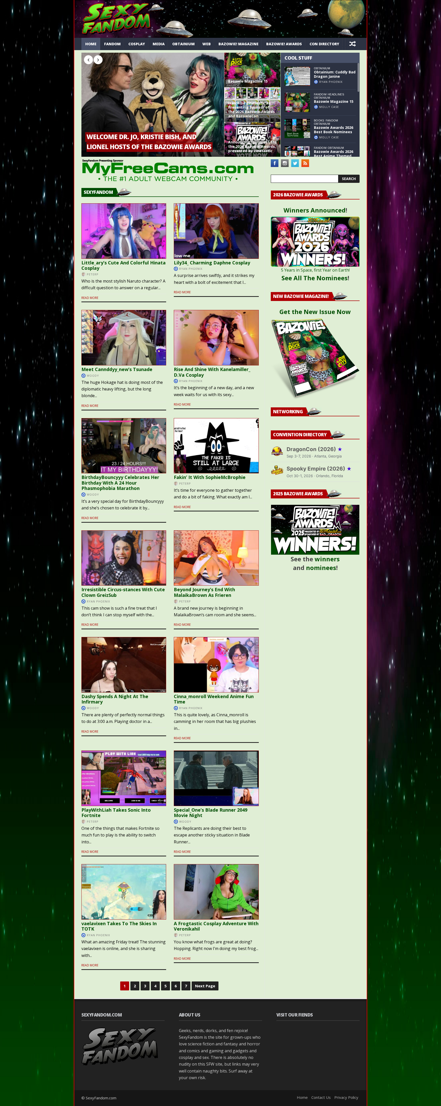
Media (159, 43)
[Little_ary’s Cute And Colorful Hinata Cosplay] (123, 231)
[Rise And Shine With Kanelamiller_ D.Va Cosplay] (216, 337)
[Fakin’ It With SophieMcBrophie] (216, 446)
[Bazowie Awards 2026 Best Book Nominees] (297, 128)
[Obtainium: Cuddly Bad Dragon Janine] (297, 76)
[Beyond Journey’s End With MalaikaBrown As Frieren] (216, 558)
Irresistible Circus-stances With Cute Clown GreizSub (123, 592)
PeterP (93, 274)
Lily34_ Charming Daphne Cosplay (212, 263)
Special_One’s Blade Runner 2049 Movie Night (210, 813)
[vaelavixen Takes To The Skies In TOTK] (123, 892)
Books (319, 120)
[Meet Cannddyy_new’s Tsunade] (123, 337)
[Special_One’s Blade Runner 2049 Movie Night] (216, 778)
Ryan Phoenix (330, 82)
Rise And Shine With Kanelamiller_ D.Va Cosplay (212, 372)
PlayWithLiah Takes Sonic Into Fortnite (116, 813)
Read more (89, 298)
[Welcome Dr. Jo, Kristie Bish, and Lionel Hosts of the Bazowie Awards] (152, 105)
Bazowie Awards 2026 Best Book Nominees (333, 129)
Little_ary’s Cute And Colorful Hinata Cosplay (123, 265)
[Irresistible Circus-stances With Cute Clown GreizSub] (123, 558)
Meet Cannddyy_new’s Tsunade (116, 369)
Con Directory (324, 43)
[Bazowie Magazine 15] (252, 70)
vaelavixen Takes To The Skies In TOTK (119, 926)
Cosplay (136, 43)
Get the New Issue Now (315, 311)
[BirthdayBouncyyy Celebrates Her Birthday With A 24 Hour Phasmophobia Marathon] (123, 446)
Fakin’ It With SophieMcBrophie (210, 477)
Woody (93, 375)
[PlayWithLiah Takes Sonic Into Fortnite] (123, 778)
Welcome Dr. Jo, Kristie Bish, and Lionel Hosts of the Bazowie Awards (149, 141)
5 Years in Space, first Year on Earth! (315, 270)
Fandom (112, 43)
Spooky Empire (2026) (319, 468)
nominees (321, 567)
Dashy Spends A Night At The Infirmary (114, 699)
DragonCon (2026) (314, 449)
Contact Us (321, 1097)
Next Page (205, 985)
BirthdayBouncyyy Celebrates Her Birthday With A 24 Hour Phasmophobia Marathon (120, 482)
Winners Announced (315, 210)
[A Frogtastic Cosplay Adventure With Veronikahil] (216, 892)
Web (206, 43)
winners (327, 559)
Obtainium (183, 43)
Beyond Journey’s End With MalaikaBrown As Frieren (204, 592)
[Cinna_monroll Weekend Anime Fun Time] (216, 664)
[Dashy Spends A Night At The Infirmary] (123, 664)
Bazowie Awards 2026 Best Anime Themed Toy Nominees (333, 156)
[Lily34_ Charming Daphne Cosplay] (216, 231)
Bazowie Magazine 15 (248, 81)
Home (90, 43)
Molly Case (329, 107)
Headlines (336, 94)
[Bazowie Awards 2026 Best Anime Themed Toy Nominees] (297, 155)
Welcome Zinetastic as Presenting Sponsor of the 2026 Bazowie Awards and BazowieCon (251, 109)
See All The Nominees (314, 278)
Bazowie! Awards (284, 43)
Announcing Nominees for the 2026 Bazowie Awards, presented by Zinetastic (252, 146)
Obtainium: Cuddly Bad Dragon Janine (335, 74)
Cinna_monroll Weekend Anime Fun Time (214, 699)
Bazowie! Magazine (238, 43)
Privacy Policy (346, 1097)
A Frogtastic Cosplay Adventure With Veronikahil (216, 926)
